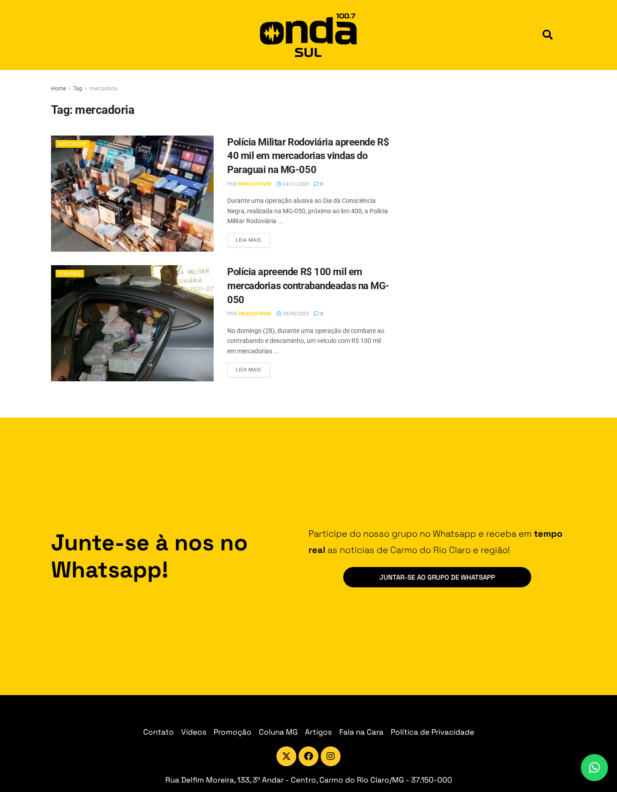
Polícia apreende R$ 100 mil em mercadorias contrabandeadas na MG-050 (308, 285)
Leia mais (253, 238)
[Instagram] (331, 756)
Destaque (72, 144)
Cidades (69, 273)
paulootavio (254, 184)
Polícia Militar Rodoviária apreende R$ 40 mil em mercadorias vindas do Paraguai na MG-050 (308, 156)
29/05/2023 (295, 314)
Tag (77, 88)
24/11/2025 (295, 184)
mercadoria (103, 88)
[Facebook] (308, 756)
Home (58, 88)
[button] (548, 35)
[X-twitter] (286, 756)
